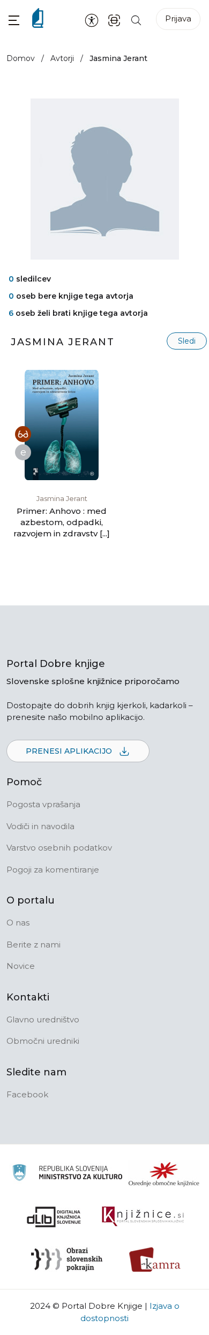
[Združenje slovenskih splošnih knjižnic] (142, 1216)
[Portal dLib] (54, 1216)
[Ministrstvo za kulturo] (67, 1174)
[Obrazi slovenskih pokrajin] (67, 1259)
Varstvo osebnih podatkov (59, 848)
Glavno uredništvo (42, 1019)
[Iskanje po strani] (136, 19)
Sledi (187, 341)
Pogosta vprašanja (43, 804)
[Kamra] (155, 1259)
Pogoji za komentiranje (52, 869)
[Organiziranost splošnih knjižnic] (164, 1173)
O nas (17, 922)
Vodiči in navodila (40, 826)
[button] (14, 20)
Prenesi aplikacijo (70, 751)
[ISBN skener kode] (114, 19)
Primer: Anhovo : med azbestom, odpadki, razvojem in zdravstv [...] (61, 522)
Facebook (27, 1094)
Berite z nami (33, 944)
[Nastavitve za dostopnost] (91, 20)
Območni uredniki (42, 1041)
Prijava (178, 18)
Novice (20, 966)
